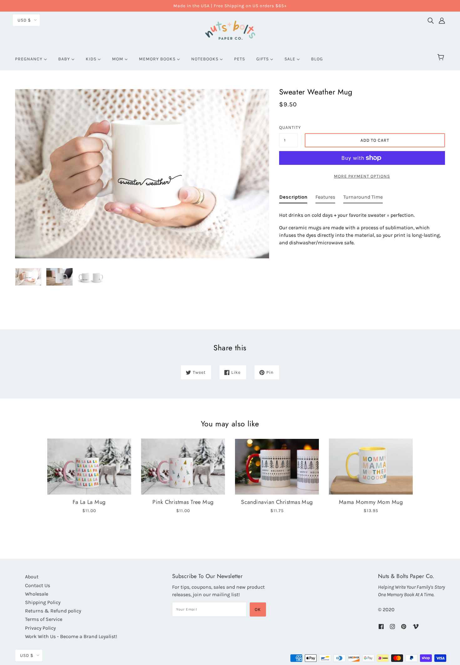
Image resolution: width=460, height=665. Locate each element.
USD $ (24, 20)
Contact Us (37, 585)
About (31, 577)
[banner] (230, 29)
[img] (430, 19)
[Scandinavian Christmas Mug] (277, 467)
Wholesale (36, 594)
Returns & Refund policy (53, 611)
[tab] (293, 198)
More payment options (362, 176)
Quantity (288, 127)
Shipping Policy (42, 602)
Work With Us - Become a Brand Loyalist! (71, 636)
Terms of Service (43, 619)
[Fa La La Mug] (89, 467)
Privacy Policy (40, 628)
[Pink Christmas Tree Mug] (183, 467)
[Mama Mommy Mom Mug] (371, 467)
